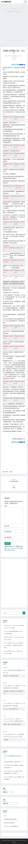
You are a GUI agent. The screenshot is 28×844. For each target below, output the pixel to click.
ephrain (17, 56)
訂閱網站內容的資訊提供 (10, 819)
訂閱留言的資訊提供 (9, 823)
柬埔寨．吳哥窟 (8, 471)
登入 (5, 815)
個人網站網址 (8, 537)
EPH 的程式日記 (6, 2)
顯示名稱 (7, 526)
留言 (6, 506)
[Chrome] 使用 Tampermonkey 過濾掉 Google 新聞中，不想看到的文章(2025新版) (13, 645)
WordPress (19, 840)
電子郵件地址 (8, 531)
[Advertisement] (14, 32)
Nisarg (14, 842)
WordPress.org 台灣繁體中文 (11, 826)
